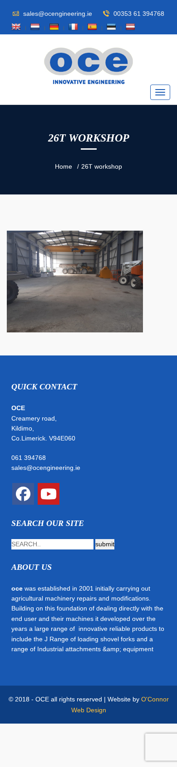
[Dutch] (34, 26)
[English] (15, 26)
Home (63, 166)
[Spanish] (92, 26)
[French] (73, 26)
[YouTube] (48, 494)
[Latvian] (130, 26)
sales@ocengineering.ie (45, 467)
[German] (54, 26)
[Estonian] (111, 26)
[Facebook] (23, 494)
